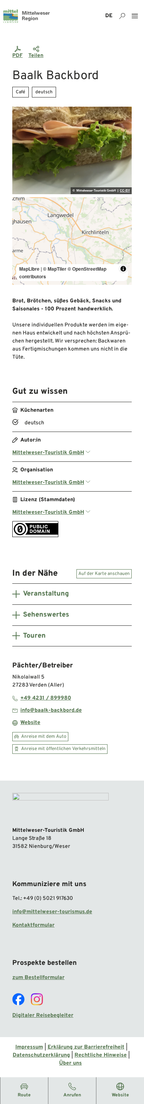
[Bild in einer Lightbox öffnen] (60, 807)
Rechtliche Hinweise (100, 1055)
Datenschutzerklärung (41, 1055)
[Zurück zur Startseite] (26, 16)
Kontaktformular (33, 925)
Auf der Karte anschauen (104, 574)
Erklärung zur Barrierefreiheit (86, 1047)
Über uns (70, 1063)
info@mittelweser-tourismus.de (52, 912)
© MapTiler (54, 268)
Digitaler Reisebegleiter (42, 1015)
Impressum (29, 1047)
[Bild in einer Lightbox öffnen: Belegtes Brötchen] (72, 150)
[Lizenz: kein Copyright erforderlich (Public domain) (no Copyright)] (35, 536)
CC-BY (125, 190)
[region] (72, 241)
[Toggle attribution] (123, 268)
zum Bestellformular (38, 977)
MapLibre (29, 268)
